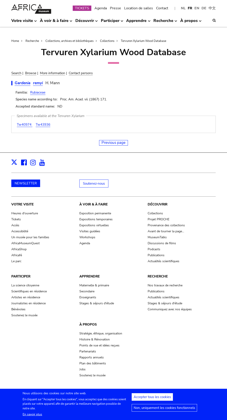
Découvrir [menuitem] (84, 22)
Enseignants (87, 297)
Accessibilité (19, 231)
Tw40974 (24, 124)
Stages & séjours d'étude (96, 303)
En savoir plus (32, 414)
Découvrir (157, 204)
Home (15, 41)
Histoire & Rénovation (94, 339)
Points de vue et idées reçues (99, 345)
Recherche (32, 41)
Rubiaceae (37, 92)
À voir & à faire (93, 204)
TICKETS (82, 8)
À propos (88, 324)
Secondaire (86, 291)
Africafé (16, 255)
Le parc (16, 261)
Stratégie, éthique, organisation (100, 333)
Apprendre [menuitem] (136, 22)
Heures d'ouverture (24, 213)
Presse (115, 8)
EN (196, 8)
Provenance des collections (166, 225)
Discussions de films (162, 243)
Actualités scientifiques (163, 261)
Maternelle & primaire (94, 285)
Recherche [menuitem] (163, 22)
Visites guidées (89, 231)
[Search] (214, 20)
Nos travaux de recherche (165, 285)
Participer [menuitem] (110, 22)
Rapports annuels (91, 357)
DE (204, 8)
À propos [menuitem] (189, 22)
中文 (212, 8)
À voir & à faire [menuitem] (54, 22)
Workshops (87, 237)
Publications (156, 255)
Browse (30, 73)
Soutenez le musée (24, 315)
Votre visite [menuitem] (22, 22)
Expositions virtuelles (94, 225)
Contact (162, 8)
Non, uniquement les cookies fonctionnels (164, 408)
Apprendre (89, 276)
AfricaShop (19, 249)
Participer (20, 276)
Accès (15, 225)
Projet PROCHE (158, 219)
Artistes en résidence (25, 297)
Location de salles (138, 8)
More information (52, 73)
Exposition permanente (95, 213)
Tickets (16, 219)
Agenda (100, 8)
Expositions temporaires (96, 219)
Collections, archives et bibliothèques (69, 41)
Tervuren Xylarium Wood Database (143, 41)
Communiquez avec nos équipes (170, 309)
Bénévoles (18, 309)
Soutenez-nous (94, 183)
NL (183, 8)
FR (190, 8)
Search (16, 73)
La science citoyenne (25, 285)
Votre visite (22, 204)
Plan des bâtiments (92, 363)
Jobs (82, 369)
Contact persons (81, 73)
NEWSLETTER (26, 183)
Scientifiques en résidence (29, 291)
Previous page (113, 142)
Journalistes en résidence (28, 303)
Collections (107, 41)
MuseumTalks (157, 237)
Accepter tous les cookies (152, 397)
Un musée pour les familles (30, 237)
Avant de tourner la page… (166, 231)
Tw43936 (43, 124)
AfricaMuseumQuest (25, 243)
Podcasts (154, 249)
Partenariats (87, 351)
